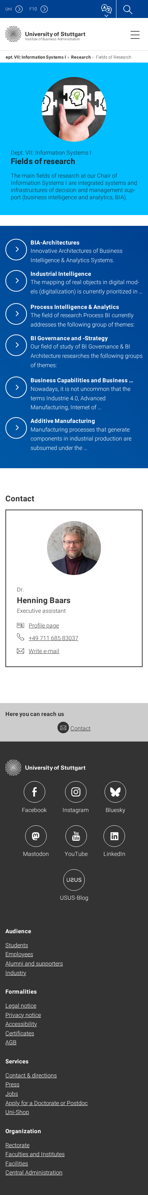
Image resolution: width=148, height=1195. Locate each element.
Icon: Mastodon (36, 836)
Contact (80, 728)
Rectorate (17, 1145)
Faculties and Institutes (35, 1154)
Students (16, 945)
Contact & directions (31, 1075)
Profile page (44, 625)
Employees (19, 954)
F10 (33, 9)
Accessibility (21, 1023)
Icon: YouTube (76, 836)
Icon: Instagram (76, 792)
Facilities (16, 1163)
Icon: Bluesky (115, 792)
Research (81, 57)
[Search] (127, 9)
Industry (15, 972)
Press (12, 1084)
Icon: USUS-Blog (74, 880)
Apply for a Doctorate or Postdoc (46, 1103)
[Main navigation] (135, 34)
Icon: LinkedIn (114, 836)
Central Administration (34, 1172)
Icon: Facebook (34, 792)
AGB (11, 1042)
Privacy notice (23, 1014)
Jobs (11, 1093)
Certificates (19, 1033)
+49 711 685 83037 (53, 638)
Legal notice (20, 1005)
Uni (8, 9)
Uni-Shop (17, 1112)
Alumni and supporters (34, 963)
